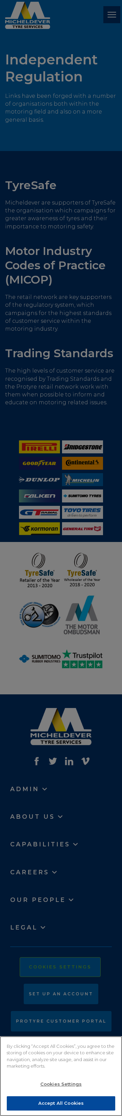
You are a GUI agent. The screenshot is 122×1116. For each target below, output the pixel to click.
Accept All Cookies (61, 1103)
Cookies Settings (61, 1084)
